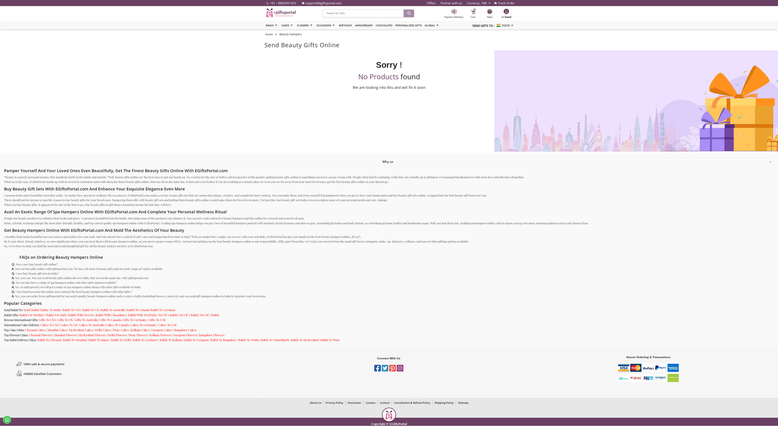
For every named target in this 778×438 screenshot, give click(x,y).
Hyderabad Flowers (92, 335)
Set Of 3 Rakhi (188, 315)
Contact (385, 403)
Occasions (323, 25)
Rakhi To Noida (248, 340)
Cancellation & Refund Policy (412, 403)
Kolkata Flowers (160, 335)
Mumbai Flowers (65, 335)
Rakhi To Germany (163, 310)
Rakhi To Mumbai (75, 340)
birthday (345, 25)
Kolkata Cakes (140, 330)
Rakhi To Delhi (121, 340)
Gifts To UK (65, 320)
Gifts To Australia (86, 320)
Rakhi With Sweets (81, 315)
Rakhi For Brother (31, 315)
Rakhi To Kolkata (171, 340)
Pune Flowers (138, 335)
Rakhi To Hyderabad (304, 340)
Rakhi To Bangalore (223, 340)
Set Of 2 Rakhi (167, 315)
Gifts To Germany (135, 320)
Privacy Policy (334, 403)
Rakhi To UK (90, 310)
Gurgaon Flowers (185, 335)
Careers (370, 403)
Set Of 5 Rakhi (209, 315)
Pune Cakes (121, 330)
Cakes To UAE (167, 325)
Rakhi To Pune (330, 340)
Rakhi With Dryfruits (142, 315)
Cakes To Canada (117, 325)
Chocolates (384, 25)
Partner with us (451, 3)
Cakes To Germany (143, 325)
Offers (431, 3)
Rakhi (270, 25)
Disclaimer (354, 403)
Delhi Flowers (117, 335)
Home (269, 34)
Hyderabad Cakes (81, 330)
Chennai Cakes (35, 330)
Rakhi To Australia (113, 310)
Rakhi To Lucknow (145, 340)
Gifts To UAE (157, 320)
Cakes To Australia (91, 325)
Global (430, 25)
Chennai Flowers (40, 335)
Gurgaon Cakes (161, 330)
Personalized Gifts (408, 25)
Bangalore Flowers (211, 335)
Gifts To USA (47, 320)
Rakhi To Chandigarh (275, 340)
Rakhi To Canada (138, 310)
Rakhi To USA (71, 310)
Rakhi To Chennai (49, 340)
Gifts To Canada (110, 320)
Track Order (506, 3)
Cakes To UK (69, 325)
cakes (285, 25)
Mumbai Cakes (57, 330)
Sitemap (463, 403)
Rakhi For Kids (56, 315)
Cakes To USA (49, 325)
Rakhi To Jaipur (98, 340)
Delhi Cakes (103, 330)
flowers (303, 25)
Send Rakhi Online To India (42, 310)
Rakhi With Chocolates (111, 315)
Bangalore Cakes (185, 330)
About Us (315, 403)
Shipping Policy (444, 403)
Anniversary (364, 25)
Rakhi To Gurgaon (196, 340)
